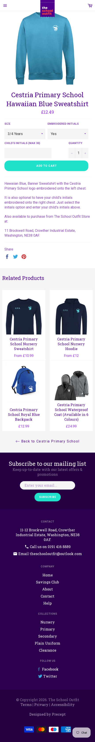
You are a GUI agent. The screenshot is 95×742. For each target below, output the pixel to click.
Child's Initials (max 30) (22, 143)
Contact (47, 596)
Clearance (47, 650)
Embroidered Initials (63, 123)
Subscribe (47, 497)
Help (47, 603)
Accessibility (63, 704)
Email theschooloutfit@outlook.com (49, 553)
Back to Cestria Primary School (50, 441)
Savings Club (47, 582)
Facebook (50, 669)
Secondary (47, 636)
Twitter (49, 676)
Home (47, 575)
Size (7, 123)
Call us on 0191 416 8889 (50, 546)
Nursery (47, 622)
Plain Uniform (47, 643)
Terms (26, 704)
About (47, 589)
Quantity (75, 143)
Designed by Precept (47, 714)
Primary (47, 629)
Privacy (41, 704)
